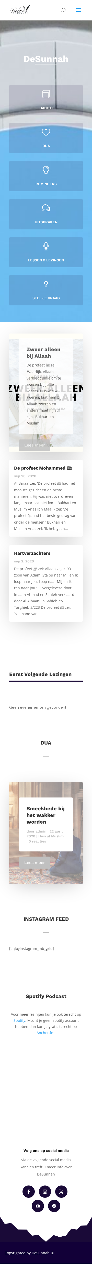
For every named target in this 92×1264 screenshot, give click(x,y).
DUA (46, 146)
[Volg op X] (61, 1191)
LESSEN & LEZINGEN (46, 260)
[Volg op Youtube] (38, 1206)
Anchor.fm (45, 1032)
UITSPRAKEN (46, 222)
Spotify (19, 1020)
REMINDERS (46, 184)
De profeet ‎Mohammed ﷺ (43, 468)
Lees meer (34, 443)
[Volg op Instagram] (45, 1191)
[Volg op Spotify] (54, 1206)
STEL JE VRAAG (46, 298)
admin (41, 831)
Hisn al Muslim (51, 836)
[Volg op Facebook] (28, 1191)
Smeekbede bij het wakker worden (46, 815)
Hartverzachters (32, 553)
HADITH (46, 108)
